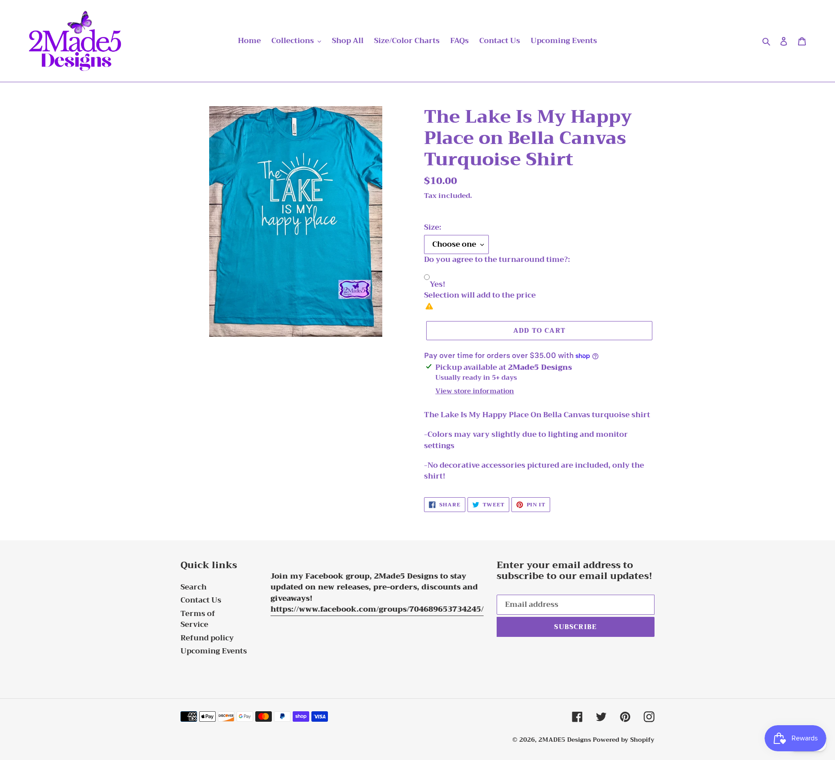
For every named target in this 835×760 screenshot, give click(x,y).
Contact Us (200, 600)
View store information (474, 391)
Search (193, 587)
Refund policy (207, 638)
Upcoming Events (213, 651)
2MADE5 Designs (564, 739)
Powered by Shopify (624, 739)
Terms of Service (197, 619)
